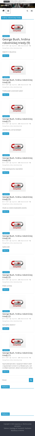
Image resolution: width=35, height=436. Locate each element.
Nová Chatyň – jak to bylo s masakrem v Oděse (18, 2)
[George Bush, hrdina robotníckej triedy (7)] (17, 102)
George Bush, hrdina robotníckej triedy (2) (17, 315)
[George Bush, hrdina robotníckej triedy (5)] (17, 180)
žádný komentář (24, 45)
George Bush (5, 48)
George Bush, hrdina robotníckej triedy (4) (17, 237)
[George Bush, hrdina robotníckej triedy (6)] (17, 141)
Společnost (6, 36)
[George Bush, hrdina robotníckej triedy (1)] (17, 336)
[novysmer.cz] (17, 4)
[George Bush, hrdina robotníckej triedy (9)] (17, 22)
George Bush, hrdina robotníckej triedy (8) (17, 81)
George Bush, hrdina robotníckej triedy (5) (17, 198)
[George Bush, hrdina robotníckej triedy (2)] (17, 297)
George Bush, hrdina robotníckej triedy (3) (17, 276)
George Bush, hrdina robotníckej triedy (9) (16, 41)
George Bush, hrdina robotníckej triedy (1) (17, 354)
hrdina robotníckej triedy (16, 48)
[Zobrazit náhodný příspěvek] (31, 10)
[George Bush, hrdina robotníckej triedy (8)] (17, 63)
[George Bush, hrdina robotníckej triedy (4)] (17, 219)
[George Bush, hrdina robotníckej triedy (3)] (17, 258)
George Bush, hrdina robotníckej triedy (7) (17, 120)
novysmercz (14, 45)
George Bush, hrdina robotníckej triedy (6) (17, 159)
